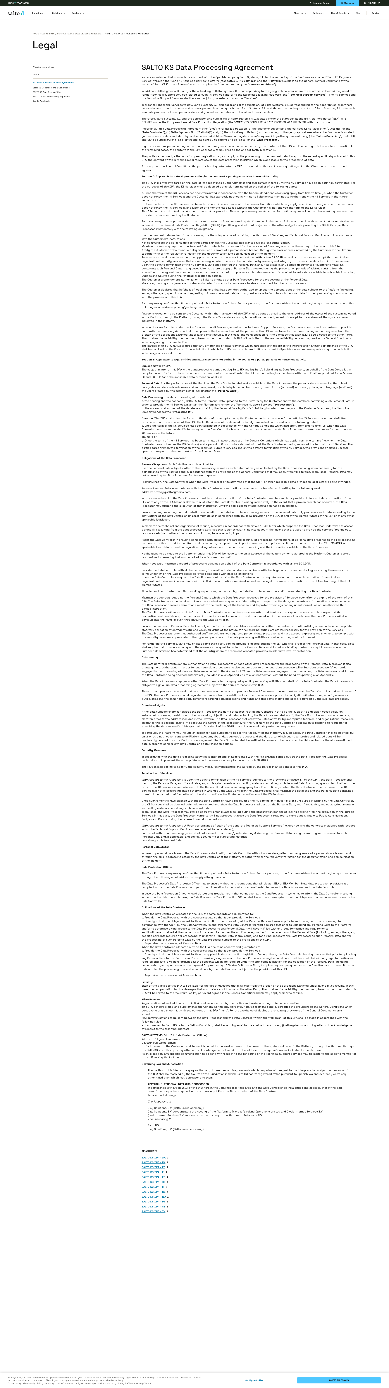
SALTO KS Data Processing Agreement (52, 96)
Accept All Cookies (339, 1380)
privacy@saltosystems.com (192, 307)
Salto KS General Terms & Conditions (51, 87)
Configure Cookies (254, 1380)
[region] (194, 1380)
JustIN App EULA (41, 101)
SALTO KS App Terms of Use (47, 92)
